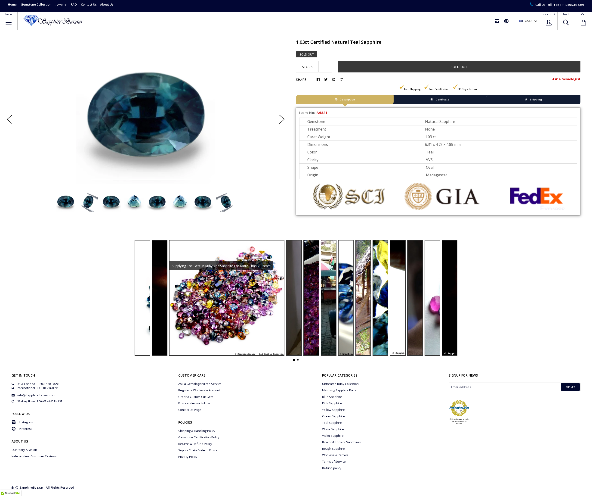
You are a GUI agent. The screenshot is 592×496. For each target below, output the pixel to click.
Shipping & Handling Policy (196, 431)
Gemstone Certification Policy (198, 437)
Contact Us (89, 4)
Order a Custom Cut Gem (195, 397)
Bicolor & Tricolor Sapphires (341, 442)
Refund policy (331, 468)
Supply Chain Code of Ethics (197, 450)
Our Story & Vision (24, 450)
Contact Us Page (189, 410)
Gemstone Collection (36, 4)
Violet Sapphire (333, 436)
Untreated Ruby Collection (340, 384)
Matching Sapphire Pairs (339, 390)
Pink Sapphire (332, 403)
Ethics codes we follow (194, 403)
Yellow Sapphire (333, 410)
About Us (106, 4)
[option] (145, 115)
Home (12, 4)
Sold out (459, 67)
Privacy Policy (187, 457)
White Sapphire (333, 429)
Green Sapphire (333, 416)
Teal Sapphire (332, 423)
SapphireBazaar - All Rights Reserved (47, 487)
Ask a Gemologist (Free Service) (200, 384)
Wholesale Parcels (335, 455)
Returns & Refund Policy (195, 444)
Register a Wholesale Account (199, 390)
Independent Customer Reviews (34, 456)
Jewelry (61, 4)
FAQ (74, 4)
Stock (307, 67)
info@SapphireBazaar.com (36, 395)
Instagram (26, 422)
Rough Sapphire (333, 448)
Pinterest (25, 429)
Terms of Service (334, 461)
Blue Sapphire (332, 397)
